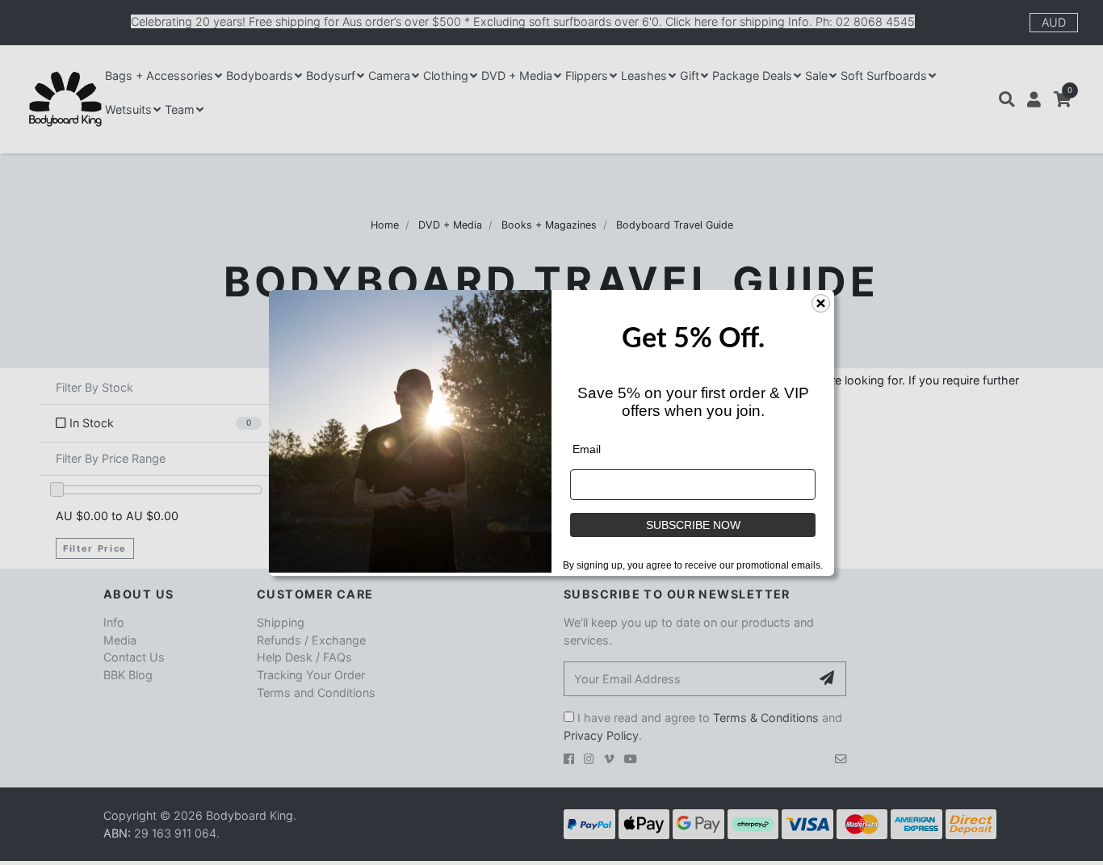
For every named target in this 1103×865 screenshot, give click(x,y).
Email (586, 449)
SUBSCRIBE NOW (693, 525)
